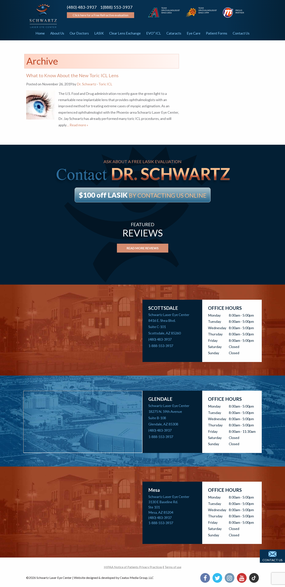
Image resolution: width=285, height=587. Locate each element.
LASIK (99, 33)
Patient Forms (216, 33)
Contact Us (241, 33)
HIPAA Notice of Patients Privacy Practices (133, 567)
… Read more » (77, 125)
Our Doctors (79, 33)
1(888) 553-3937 (116, 7)
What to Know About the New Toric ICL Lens (72, 75)
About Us (57, 33)
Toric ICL (105, 84)
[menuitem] (40, 33)
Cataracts (173, 33)
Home (40, 33)
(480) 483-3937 (82, 7)
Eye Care (193, 33)
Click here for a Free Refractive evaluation (100, 15)
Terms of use (172, 567)
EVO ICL (153, 33)
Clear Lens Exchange (125, 33)
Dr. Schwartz (86, 84)
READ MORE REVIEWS (143, 248)
